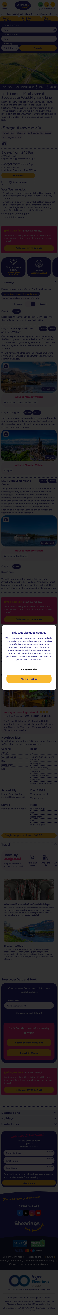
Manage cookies (29, 669)
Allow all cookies (29, 679)
